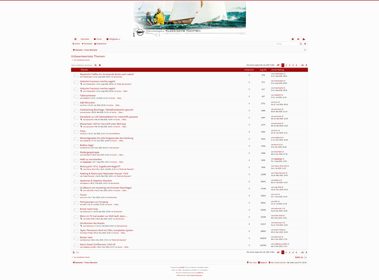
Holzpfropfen (87, 77)
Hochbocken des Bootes (92, 223)
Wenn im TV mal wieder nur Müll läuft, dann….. (104, 216)
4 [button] (293, 65)
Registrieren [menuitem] (304, 39)
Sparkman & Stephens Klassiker (96, 180)
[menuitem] (292, 39)
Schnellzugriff (76, 39)
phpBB (181, 267)
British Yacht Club (89, 208)
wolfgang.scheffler (89, 247)
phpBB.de (199, 272)
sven (85, 197)
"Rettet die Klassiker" (124, 84)
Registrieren (102, 44)
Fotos (83, 130)
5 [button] (296, 65)
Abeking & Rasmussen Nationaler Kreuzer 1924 (104, 173)
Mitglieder (113, 39)
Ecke (85, 105)
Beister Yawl (86, 237)
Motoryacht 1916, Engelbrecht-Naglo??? (100, 166)
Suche (77, 44)
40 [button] (302, 65)
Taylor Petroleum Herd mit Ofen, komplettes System (106, 230)
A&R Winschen (87, 102)
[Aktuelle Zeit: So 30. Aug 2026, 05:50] (305, 50)
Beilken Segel (86, 145)
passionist (86, 112)
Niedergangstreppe (89, 152)
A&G (84, 204)
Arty (179, 270)
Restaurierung (122, 226)
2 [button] (286, 65)
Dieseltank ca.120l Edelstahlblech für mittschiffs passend (109, 116)
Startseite (85, 39)
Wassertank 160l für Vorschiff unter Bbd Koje (103, 123)
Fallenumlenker (88, 95)
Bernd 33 (86, 148)
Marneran (86, 240)
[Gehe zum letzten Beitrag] (285, 74)
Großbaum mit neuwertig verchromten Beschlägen (106, 187)
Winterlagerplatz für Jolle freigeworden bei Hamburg (106, 138)
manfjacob (86, 141)
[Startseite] (189, 18)
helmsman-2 (87, 211)
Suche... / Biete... (123, 91)
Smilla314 (86, 98)
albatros (86, 183)
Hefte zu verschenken (91, 159)
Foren (99, 39)
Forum (83, 194)
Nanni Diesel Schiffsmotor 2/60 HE (97, 244)
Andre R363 (90, 219)
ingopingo (87, 162)
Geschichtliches (114, 133)
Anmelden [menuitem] (299, 39)
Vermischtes (117, 77)
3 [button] (289, 65)
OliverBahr (87, 155)
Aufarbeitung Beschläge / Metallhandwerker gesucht (106, 109)
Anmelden (88, 44)
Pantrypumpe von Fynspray (94, 201)
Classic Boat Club (92, 169)
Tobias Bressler (88, 176)
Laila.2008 (89, 190)
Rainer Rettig (87, 233)
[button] (278, 65)
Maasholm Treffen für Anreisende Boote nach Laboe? (107, 74)
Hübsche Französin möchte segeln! (97, 81)
